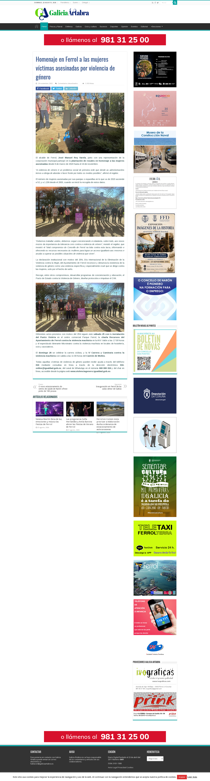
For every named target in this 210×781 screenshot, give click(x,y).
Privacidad (122, 767)
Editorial (144, 26)
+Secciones (156, 26)
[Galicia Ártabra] (62, 13)
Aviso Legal (112, 767)
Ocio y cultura (91, 26)
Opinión (124, 26)
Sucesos (103, 26)
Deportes (114, 26)
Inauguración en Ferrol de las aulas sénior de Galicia (108, 386)
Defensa (68, 26)
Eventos (134, 26)
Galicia (79, 26)
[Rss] (153, 2)
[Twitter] (158, 2)
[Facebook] (155, 2)
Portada (36, 26)
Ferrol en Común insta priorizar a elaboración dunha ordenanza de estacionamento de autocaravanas (108, 424)
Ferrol (44, 26)
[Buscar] (175, 2)
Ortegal (85, 3)
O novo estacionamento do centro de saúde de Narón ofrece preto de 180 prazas (53, 387)
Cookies (130, 767)
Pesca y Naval (56, 26)
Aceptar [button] (182, 777)
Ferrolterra (65, 3)
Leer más (192, 777)
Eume (75, 3)
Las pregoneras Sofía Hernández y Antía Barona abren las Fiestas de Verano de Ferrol (79, 423)
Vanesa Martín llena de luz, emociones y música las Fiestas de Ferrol (49, 422)
